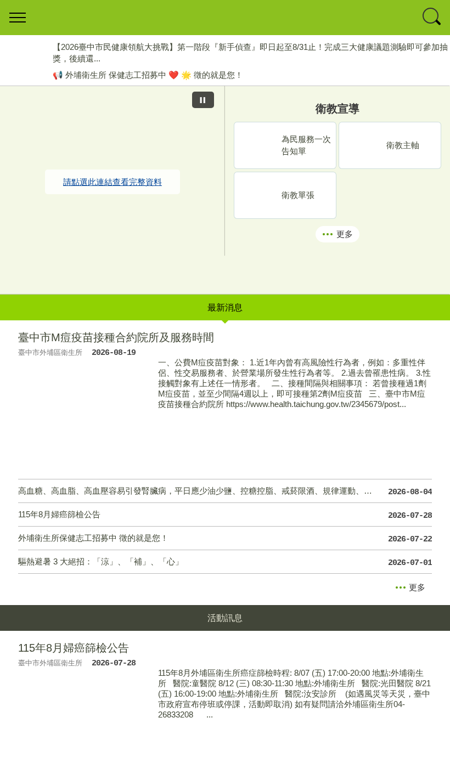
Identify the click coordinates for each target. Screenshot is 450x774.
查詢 (432, 17)
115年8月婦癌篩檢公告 (225, 515)
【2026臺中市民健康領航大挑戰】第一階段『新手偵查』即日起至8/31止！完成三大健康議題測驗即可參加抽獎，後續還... (250, 52)
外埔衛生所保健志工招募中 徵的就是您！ (225, 538)
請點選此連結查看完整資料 (112, 182)
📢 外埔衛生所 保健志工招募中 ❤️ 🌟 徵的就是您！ (148, 75)
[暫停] (203, 100)
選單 (17, 17)
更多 (344, 234)
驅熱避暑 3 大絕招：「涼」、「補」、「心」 (225, 562)
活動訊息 (225, 618)
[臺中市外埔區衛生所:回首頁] (225, 17)
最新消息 (225, 307)
